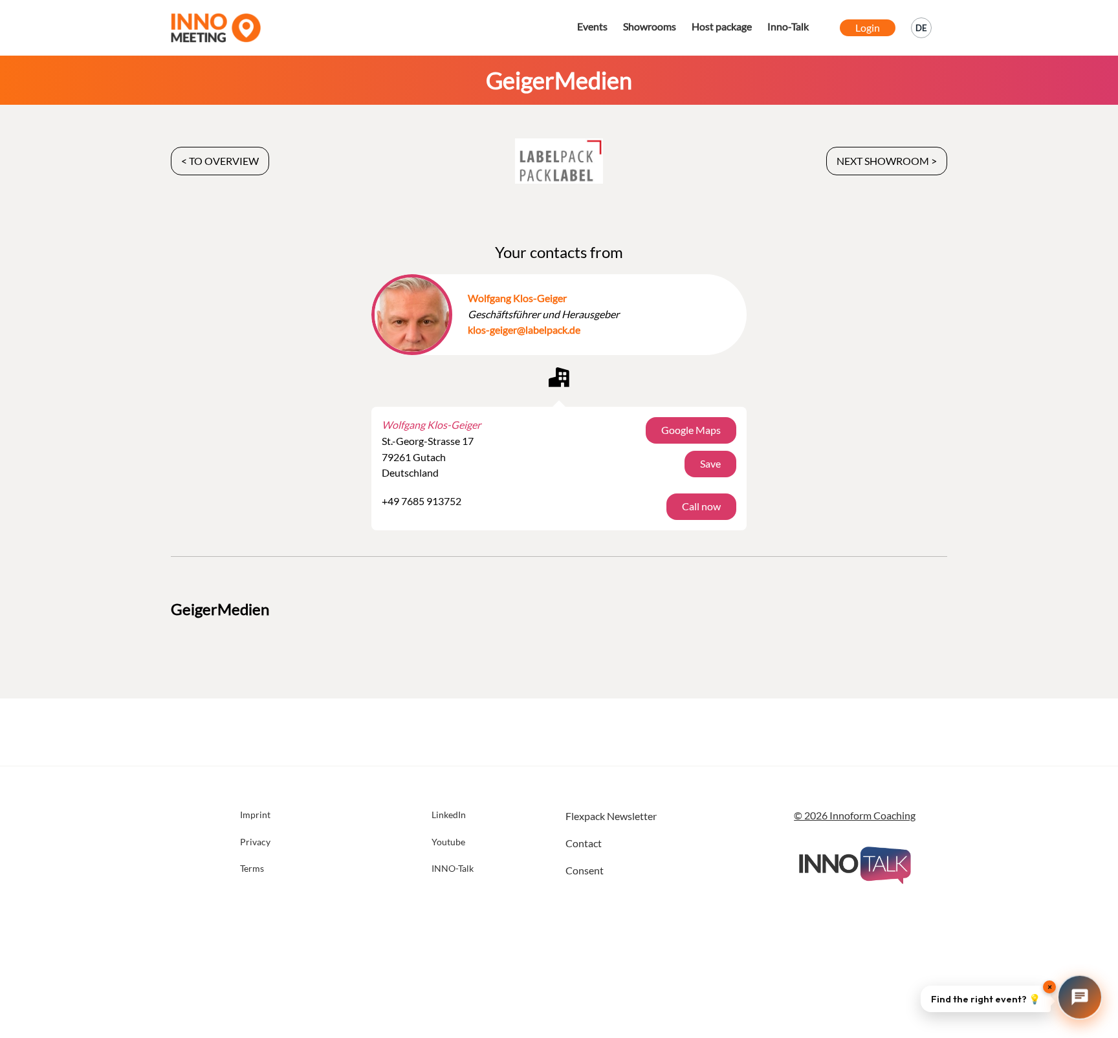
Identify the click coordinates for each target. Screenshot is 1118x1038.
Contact (583, 843)
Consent (584, 870)
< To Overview (220, 161)
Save (710, 463)
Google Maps (691, 430)
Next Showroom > (887, 161)
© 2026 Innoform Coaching (854, 815)
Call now (701, 506)
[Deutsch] (921, 27)
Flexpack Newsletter (611, 816)
